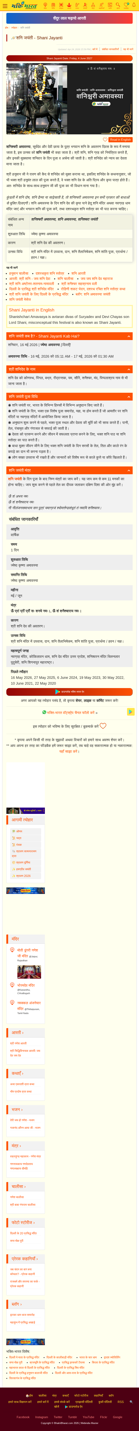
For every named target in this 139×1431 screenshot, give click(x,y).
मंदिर (15, 938)
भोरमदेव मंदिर (26, 985)
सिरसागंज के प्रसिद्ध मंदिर (22, 1378)
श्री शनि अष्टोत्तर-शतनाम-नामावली (31, 284)
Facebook (23, 1417)
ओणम (19, 831)
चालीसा (43, 1395)
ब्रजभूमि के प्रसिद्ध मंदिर (42, 1362)
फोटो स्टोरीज (81, 1395)
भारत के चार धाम (88, 1357)
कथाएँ (65, 1395)
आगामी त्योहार (22, 819)
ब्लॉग (111, 1395)
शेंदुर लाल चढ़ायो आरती (69, 18)
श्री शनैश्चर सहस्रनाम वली (79, 284)
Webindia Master (89, 1423)
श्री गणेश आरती (18, 1043)
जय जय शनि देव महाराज (97, 279)
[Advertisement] (69, 713)
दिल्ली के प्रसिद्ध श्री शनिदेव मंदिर (31, 289)
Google (117, 1417)
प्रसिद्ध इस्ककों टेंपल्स (73, 1362)
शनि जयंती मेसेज (20, 299)
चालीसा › (19, 1186)
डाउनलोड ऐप (75, 1406)
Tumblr (72, 1417)
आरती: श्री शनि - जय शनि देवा (29, 279)
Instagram (41, 1417)
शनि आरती (78, 273)
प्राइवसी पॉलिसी (84, 1401)
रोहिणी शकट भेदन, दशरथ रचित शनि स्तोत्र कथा (93, 289)
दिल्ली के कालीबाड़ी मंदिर (59, 1357)
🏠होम (29, 1395)
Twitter (58, 1417)
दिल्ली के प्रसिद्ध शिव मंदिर (70, 1367)
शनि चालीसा (65, 279)
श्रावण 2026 (23, 875)
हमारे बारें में (43, 1401)
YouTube (88, 1417)
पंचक (19, 844)
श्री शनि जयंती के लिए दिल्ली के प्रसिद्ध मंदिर (38, 294)
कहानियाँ (98, 1395)
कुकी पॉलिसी (105, 1401)
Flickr (103, 1417)
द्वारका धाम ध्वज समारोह (22, 1314)
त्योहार (14, 27)
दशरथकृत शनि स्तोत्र (50, 273)
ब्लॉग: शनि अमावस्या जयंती (93, 294)
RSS (121, 1401)
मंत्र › (16, 1145)
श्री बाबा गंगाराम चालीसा (22, 1204)
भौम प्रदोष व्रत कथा (21, 1091)
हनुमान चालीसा (18, 273)
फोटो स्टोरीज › (23, 1222)
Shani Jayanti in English (31, 309)
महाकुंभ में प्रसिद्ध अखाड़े (22, 1322)
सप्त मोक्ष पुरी (16, 1240)
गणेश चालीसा (17, 1197)
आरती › (18, 1032)
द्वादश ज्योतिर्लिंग (112, 1357)
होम (6, 27)
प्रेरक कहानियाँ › (25, 1258)
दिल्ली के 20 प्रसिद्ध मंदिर (23, 1233)
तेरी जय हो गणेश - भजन (22, 1120)
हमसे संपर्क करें (62, 1401)
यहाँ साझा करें (68, 751)
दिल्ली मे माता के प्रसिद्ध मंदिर (24, 1357)
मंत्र (54, 1395)
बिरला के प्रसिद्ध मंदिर (103, 1362)
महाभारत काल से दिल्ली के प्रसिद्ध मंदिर (29, 1367)
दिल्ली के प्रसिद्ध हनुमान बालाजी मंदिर (28, 1373)
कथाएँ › (17, 1073)
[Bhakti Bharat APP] (131, 711)
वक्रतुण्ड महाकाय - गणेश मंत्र (25, 1156)
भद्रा (18, 838)
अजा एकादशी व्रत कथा (22, 1084)
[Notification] (134, 5)
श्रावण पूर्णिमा (23, 862)
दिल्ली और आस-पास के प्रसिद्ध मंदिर (73, 1373)
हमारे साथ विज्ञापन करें (19, 1401)
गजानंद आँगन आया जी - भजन (25, 1127)
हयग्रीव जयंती (23, 869)
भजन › (17, 1109)
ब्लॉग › (17, 1304)
